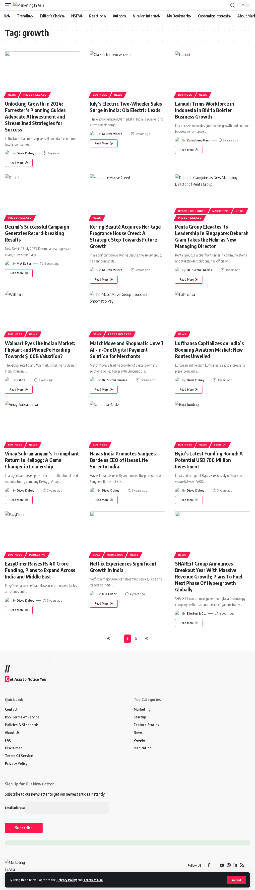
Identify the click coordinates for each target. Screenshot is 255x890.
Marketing (220, 211)
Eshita (21, 380)
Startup (220, 444)
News (12, 94)
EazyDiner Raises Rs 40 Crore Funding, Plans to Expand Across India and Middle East (40, 569)
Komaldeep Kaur (198, 140)
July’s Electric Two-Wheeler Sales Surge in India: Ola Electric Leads (126, 106)
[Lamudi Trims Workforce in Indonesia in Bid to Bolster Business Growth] (212, 73)
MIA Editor (24, 263)
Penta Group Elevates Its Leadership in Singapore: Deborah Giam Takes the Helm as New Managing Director (212, 236)
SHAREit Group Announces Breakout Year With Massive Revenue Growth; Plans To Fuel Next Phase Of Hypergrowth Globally (208, 576)
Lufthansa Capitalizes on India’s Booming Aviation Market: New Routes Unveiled (209, 349)
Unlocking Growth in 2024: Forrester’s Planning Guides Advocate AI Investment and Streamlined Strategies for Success (35, 116)
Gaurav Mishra (112, 134)
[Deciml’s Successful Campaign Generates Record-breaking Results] (42, 196)
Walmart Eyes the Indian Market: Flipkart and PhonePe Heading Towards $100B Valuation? (40, 349)
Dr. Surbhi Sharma (199, 270)
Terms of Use (93, 880)
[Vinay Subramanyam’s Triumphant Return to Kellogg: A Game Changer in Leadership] (42, 423)
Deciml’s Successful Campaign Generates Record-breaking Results (37, 233)
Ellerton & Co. (196, 613)
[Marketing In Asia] (28, 5)
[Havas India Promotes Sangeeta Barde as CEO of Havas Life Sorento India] (127, 423)
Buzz (96, 554)
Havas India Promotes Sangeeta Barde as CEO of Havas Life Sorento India (124, 459)
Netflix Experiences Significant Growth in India (123, 566)
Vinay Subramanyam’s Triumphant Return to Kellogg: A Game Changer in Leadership (42, 459)
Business (100, 94)
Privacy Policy (67, 880)
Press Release (35, 94)
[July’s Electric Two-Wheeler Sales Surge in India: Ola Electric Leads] (127, 73)
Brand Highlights (192, 211)
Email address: (15, 808)
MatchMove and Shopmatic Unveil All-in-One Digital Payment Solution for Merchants (126, 349)
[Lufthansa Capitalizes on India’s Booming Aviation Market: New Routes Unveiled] (212, 313)
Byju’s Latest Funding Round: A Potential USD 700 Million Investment (209, 459)
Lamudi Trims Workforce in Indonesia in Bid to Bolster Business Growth (204, 110)
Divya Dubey (25, 153)
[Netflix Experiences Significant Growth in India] (127, 534)
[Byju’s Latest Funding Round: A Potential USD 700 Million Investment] (212, 423)
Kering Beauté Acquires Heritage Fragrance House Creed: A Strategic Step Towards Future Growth (125, 236)
